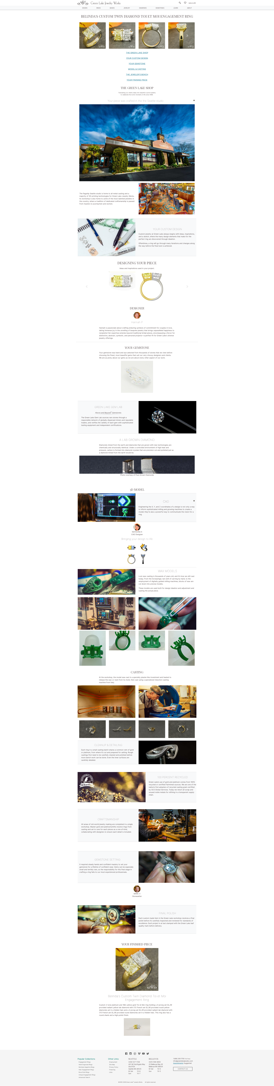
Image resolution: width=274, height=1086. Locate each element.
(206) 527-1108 (134, 1062)
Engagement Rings (85, 1062)
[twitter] (148, 1054)
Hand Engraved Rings (85, 1064)
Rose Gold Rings (84, 1072)
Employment (113, 1062)
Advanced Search (84, 1077)
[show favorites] (185, 3)
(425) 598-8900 (155, 1062)
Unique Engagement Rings (87, 1075)
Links (110, 1072)
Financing (112, 1070)
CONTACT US (183, 1069)
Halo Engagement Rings (86, 1070)
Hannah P (137, 322)
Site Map (112, 1064)
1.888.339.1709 (178, 1058)
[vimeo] (139, 1054)
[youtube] (143, 1054)
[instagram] (130, 1054)
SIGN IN (191, 3)
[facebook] (126, 1054)
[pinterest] (135, 1054)
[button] (86, 35)
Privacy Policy (113, 1067)
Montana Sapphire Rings (86, 1067)
